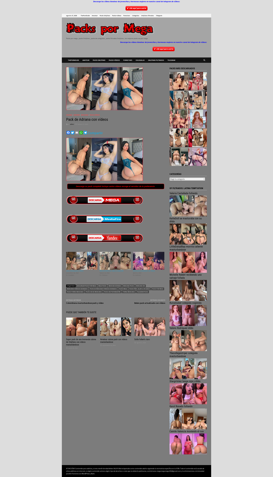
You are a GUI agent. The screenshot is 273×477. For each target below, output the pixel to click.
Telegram (159, 16)
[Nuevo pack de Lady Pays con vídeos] (197, 138)
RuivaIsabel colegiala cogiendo (186, 302)
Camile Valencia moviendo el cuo (187, 431)
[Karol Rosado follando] (188, 418)
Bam (92, 474)
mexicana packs (128, 286)
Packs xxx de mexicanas (94, 292)
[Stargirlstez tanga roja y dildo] (188, 393)
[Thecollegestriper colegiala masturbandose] (188, 368)
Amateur (95, 16)
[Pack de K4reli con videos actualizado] (115, 261)
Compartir (95, 133)
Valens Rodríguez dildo (181, 328)
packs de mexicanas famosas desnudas (103, 289)
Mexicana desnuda (115, 286)
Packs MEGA (123, 289)
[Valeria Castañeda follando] (188, 205)
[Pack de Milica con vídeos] (179, 138)
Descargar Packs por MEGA (86, 286)
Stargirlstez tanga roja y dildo (185, 381)
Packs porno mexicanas (75, 292)
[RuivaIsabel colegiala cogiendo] (188, 315)
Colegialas (135, 16)
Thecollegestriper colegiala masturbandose (183, 355)
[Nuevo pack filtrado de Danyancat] (197, 81)
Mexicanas (85, 115)
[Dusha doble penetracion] (197, 156)
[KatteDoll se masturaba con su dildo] (188, 234)
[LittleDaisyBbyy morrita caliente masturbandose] (188, 262)
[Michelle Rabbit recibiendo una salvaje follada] (188, 290)
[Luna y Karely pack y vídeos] (81, 261)
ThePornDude (85, 16)
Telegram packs (142, 292)
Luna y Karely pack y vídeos (75, 271)
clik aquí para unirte (137, 8)
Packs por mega (157, 289)
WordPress (86, 474)
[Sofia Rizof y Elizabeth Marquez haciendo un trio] (179, 119)
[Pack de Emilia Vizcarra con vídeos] (197, 119)
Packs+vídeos (116, 16)
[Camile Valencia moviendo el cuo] (188, 443)
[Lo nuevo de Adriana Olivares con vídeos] (179, 100)
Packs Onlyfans (105, 16)
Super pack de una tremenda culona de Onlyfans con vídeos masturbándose (81, 342)
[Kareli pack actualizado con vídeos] (148, 261)
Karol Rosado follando (181, 406)
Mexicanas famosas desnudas (77, 289)
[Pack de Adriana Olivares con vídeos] (197, 100)
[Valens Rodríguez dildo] (188, 340)
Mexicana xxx (140, 286)
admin (72, 124)
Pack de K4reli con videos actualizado (112, 271)
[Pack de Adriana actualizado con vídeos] (179, 81)
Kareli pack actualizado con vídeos (144, 271)
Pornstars (126, 16)
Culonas (69, 115)
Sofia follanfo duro (142, 339)
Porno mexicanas (129, 292)
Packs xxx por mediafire (112, 292)
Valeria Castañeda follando (183, 193)
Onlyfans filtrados (147, 16)
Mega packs (102, 286)
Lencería (76, 115)
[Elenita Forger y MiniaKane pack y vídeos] (179, 156)
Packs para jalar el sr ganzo (139, 289)
